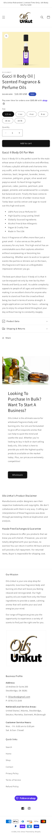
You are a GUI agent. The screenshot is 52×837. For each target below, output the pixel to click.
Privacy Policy (12, 773)
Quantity (5, 127)
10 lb (20, 120)
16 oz (7, 120)
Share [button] (8, 338)
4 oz (32, 114)
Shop (8, 760)
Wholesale (17, 474)
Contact (9, 767)
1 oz (20, 114)
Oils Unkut (21, 832)
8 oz (43, 114)
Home (8, 753)
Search (9, 747)
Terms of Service (13, 780)
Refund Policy (12, 786)
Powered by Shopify (33, 832)
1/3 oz (8, 114)
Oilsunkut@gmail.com (19, 696)
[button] (3, 17)
